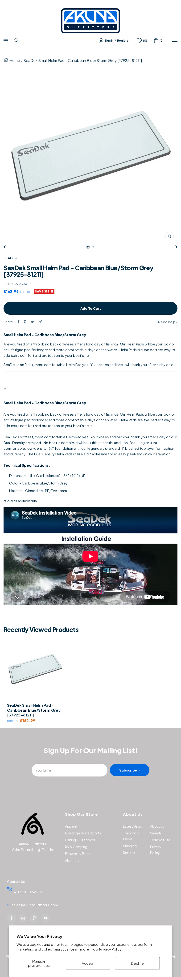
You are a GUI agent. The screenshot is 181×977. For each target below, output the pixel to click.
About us (157, 826)
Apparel (71, 826)
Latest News (132, 826)
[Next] (175, 247)
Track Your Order (131, 836)
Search (155, 833)
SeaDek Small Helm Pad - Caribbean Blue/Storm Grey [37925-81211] (34, 710)
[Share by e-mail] (40, 321)
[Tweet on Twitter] (32, 321)
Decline (137, 963)
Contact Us (16, 881)
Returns (129, 853)
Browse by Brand (78, 853)
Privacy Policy (155, 850)
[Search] (17, 40)
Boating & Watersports (83, 833)
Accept (88, 963)
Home (14, 60)
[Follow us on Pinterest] (34, 918)
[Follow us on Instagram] (22, 918)
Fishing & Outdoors (80, 840)
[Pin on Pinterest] (25, 321)
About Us (72, 860)
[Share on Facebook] (19, 321)
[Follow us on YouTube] (45, 918)
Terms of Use (160, 840)
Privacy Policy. (111, 949)
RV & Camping (76, 847)
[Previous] (6, 247)
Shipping (130, 846)
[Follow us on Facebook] (11, 918)
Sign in (108, 40)
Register (123, 40)
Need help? (167, 321)
